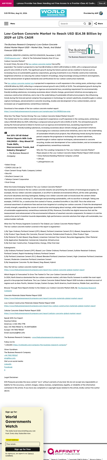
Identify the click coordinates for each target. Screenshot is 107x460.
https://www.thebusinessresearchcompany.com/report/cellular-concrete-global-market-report (42, 313)
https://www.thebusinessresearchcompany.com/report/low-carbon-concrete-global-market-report (44, 270)
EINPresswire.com (12, 58)
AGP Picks (6, 3)
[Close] (41, 410)
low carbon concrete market (40, 64)
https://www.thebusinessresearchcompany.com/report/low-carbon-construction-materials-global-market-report (50, 306)
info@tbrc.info (9, 358)
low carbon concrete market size (21, 83)
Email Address (12, 440)
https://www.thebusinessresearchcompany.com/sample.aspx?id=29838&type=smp (37, 111)
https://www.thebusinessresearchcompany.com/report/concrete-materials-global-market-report (43, 298)
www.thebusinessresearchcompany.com (48, 337)
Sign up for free (23, 449)
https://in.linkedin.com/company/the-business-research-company (39, 345)
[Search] (84, 23)
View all (102, 3)
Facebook (8, 367)
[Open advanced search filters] (89, 23)
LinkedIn (7, 364)
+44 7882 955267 (11, 355)
